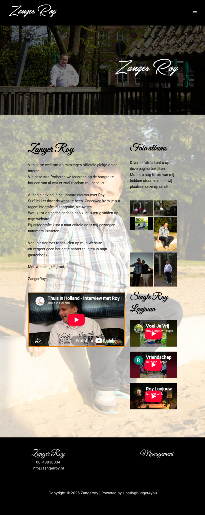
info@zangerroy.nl (48, 468)
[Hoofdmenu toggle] (195, 13)
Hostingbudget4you (140, 493)
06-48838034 (48, 462)
